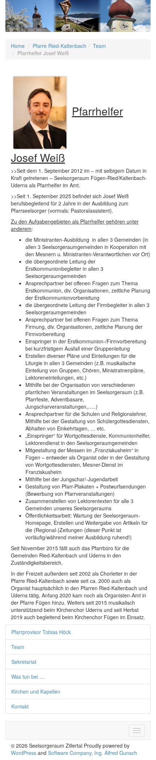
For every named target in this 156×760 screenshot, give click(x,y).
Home (18, 45)
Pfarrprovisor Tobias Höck (41, 632)
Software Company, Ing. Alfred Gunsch (92, 752)
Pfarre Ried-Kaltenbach (59, 45)
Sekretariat (23, 661)
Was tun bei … (28, 676)
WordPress (23, 752)
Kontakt (20, 706)
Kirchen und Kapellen (35, 691)
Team (99, 45)
